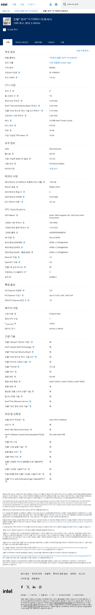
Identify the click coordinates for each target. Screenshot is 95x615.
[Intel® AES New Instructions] (31, 430)
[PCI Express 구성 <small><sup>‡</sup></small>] (22, 295)
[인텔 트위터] (28, 587)
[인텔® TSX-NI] (18, 367)
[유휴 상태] (15, 386)
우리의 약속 (37, 574)
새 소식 (82, 574)
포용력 (47, 574)
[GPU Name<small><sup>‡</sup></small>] (17, 215)
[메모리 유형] (17, 187)
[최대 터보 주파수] (21, 101)
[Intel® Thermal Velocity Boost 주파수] (39, 106)
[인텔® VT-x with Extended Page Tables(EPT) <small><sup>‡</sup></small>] (6, 481)
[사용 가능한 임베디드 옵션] (30, 159)
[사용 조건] (15, 164)
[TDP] (10, 130)
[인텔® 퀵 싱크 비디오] (25, 267)
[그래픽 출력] (17, 233)
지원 (62, 42)
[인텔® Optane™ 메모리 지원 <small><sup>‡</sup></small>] (31, 342)
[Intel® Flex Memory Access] (30, 401)
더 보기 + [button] (32, 4)
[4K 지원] (13, 237)
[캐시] (10, 121)
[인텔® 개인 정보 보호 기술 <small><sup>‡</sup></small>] (30, 406)
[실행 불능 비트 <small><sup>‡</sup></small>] (20, 452)
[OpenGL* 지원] (19, 262)
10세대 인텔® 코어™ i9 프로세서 (63, 58)
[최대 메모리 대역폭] (23, 197)
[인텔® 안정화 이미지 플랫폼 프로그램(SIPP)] (6, 464)
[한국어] (56, 4)
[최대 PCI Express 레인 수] (28, 300)
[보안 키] (13, 425)
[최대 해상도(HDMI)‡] (24, 242)
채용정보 (36, 578)
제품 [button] (14, 4)
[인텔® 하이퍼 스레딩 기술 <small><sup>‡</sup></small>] (30, 362)
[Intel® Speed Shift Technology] (33, 347)
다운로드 (51, 42)
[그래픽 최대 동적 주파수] (28, 228)
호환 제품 (38, 42)
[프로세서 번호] (19, 72)
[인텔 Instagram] (40, 587)
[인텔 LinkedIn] (34, 587)
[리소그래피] (16, 77)
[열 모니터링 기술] (21, 396)
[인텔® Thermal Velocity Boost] (32, 352)
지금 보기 (53, 168)
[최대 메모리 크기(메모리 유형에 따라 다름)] (44, 182)
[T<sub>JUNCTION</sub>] (15, 324)
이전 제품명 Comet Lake (60, 62)
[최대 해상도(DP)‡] (22, 247)
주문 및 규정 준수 (22, 42)
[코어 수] (13, 91)
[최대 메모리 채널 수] (24, 192)
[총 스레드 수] (17, 96)
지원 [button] (22, 4)
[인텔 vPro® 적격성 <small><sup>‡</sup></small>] (23, 420)
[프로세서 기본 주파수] (25, 116)
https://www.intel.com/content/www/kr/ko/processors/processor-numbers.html (66, 522)
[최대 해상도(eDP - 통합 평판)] (32, 252)
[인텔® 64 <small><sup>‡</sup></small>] (15, 372)
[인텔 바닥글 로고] (8, 591)
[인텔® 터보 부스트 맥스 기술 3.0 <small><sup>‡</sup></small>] (35, 357)
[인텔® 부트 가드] (20, 457)
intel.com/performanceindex (63, 603)
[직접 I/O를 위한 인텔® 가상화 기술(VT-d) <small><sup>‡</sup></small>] (43, 474)
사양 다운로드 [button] (82, 50)
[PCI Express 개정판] (23, 290)
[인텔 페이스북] (22, 587)
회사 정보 (25, 574)
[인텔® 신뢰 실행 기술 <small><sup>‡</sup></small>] (26, 447)
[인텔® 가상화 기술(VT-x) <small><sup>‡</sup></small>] (29, 469)
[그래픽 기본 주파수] (23, 223)
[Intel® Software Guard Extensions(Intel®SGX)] (6, 437)
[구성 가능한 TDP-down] (27, 135)
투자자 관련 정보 (60, 574)
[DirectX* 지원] (18, 257)
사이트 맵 (25, 578)
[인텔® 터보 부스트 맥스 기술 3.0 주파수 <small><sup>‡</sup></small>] (42, 111)
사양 (7, 42)
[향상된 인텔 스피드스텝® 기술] (32, 391)
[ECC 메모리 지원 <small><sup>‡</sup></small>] (22, 202)
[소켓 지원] (15, 314)
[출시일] (12, 154)
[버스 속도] (15, 125)
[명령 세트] (15, 377)
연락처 (73, 574)
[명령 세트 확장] (19, 382)
